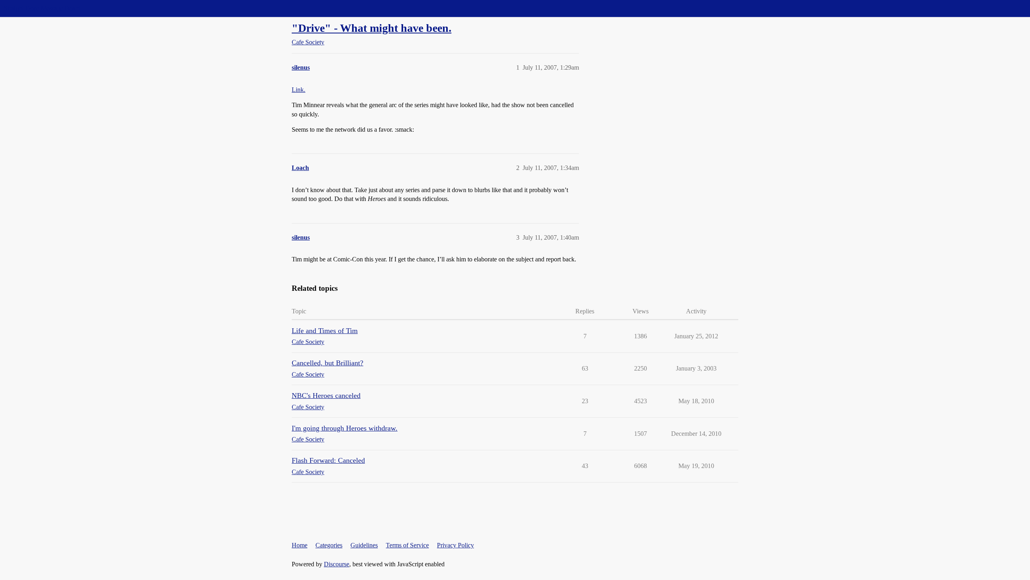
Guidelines (364, 545)
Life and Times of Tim (325, 331)
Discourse (336, 564)
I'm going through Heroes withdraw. (345, 428)
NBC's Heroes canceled (326, 396)
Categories (328, 545)
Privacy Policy (455, 545)
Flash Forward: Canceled (328, 460)
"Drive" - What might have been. (371, 28)
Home (299, 545)
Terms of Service (407, 545)
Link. (298, 89)
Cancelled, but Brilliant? (327, 363)
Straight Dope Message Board (42, 8)
